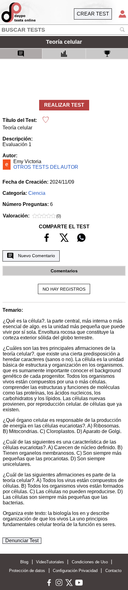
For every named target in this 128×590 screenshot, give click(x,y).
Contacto (113, 570)
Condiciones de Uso (90, 562)
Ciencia (36, 193)
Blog (24, 562)
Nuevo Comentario (36, 255)
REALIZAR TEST (64, 105)
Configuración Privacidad (75, 570)
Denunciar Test (22, 540)
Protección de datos (27, 570)
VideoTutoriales (50, 562)
